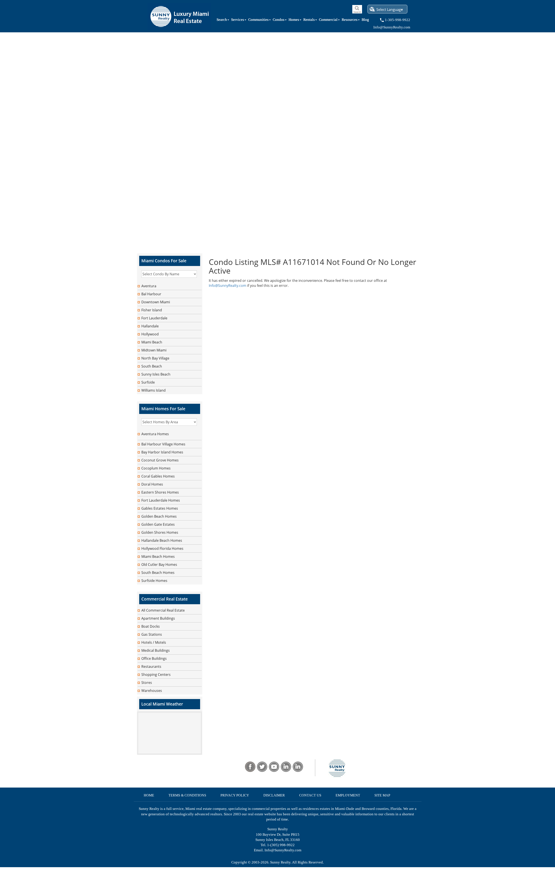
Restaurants (151, 666)
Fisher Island (151, 310)
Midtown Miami (153, 350)
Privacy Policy (234, 795)
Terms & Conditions (187, 795)
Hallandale (150, 326)
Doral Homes (152, 484)
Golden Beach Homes (159, 516)
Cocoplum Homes (156, 468)
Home (149, 795)
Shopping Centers (156, 674)
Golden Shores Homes (159, 532)
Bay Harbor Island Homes (162, 452)
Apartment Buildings (158, 618)
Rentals (309, 20)
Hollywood (150, 334)
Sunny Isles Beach (155, 374)
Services (237, 20)
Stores (146, 682)
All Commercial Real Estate (163, 610)
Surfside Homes (154, 580)
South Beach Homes (158, 572)
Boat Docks (150, 626)
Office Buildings (154, 658)
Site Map (382, 795)
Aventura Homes (155, 434)
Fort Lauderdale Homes (160, 500)
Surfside (148, 382)
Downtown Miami (155, 302)
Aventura (148, 286)
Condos (278, 20)
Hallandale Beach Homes (161, 540)
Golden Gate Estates (158, 524)
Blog (365, 20)
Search (222, 20)
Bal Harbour (151, 294)
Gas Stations (151, 634)
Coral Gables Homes (158, 476)
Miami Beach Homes (158, 556)
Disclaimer (274, 795)
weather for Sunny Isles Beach (169, 752)
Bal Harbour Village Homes (163, 444)
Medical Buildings (155, 650)
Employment (348, 795)
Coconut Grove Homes (160, 460)
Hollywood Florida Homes (162, 548)
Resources (349, 20)
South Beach (151, 366)
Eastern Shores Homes (160, 492)
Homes (294, 20)
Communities (258, 20)
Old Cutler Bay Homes (159, 564)
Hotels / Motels (153, 642)
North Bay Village (155, 358)
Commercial (328, 20)
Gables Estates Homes (159, 508)
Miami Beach (151, 342)
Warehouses (151, 690)
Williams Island (153, 390)
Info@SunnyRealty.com (227, 285)
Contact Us (310, 795)
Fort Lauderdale (154, 318)
